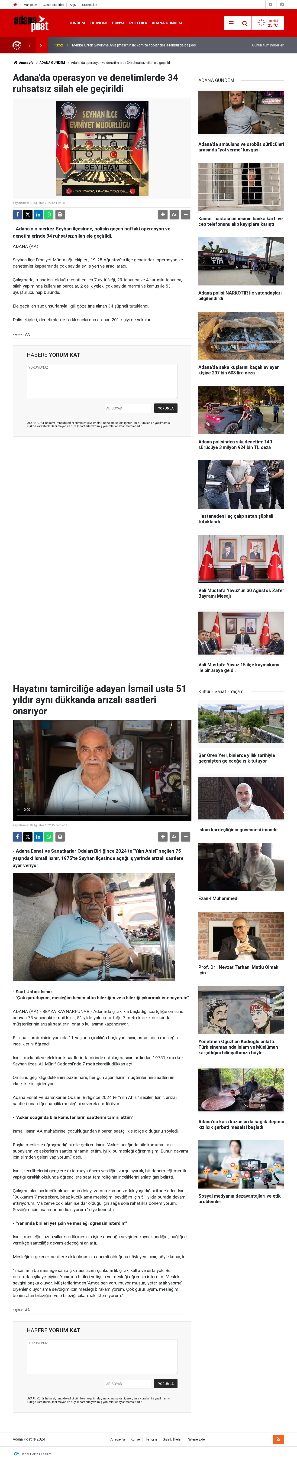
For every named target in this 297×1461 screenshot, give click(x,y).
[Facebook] (17, 214)
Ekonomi (98, 23)
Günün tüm (268, 45)
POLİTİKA (138, 23)
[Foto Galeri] (281, 4)
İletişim (151, 1439)
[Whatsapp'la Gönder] (48, 214)
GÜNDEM (76, 23)
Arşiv (73, 5)
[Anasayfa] (15, 5)
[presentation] (29, 45)
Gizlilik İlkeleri (172, 1439)
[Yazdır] (60, 214)
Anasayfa (25, 63)
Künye (135, 1439)
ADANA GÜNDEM (167, 23)
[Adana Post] (36, 23)
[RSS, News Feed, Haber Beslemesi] (278, 1439)
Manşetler (30, 5)
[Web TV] (270, 4)
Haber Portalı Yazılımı (36, 1454)
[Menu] (231, 23)
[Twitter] (27, 214)
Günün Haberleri (53, 5)
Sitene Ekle (89, 5)
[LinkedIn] (38, 214)
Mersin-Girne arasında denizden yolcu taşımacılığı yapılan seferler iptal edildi (134, 45)
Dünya (118, 23)
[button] (163, 214)
